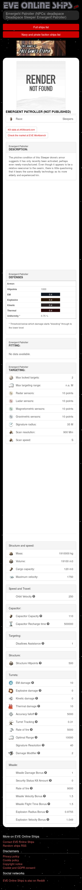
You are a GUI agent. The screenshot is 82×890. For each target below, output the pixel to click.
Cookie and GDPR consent (19, 868)
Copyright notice (13, 864)
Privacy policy (11, 856)
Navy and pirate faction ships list (41, 34)
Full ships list (41, 27)
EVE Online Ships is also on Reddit (24, 880)
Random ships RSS (14, 846)
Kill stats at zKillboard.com (21, 129)
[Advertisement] (41, 225)
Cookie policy (11, 860)
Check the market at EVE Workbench (27, 135)
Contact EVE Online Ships (18, 842)
